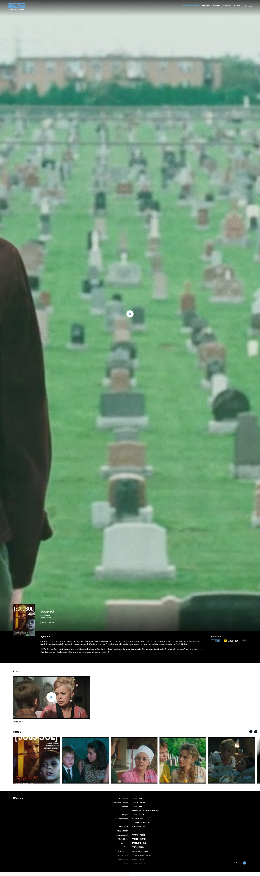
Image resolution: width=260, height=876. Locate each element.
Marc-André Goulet (140, 851)
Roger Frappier (138, 827)
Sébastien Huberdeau (141, 855)
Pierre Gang (45, 615)
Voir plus (239, 863)
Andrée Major (138, 811)
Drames (51, 622)
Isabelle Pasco (138, 867)
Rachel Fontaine (139, 839)
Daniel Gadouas (139, 843)
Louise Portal (138, 871)
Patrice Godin (138, 847)
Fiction (44, 622)
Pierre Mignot (138, 815)
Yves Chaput (137, 819)
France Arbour (138, 835)
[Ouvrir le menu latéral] (250, 6)
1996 (42, 617)
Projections (206, 5)
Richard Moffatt (139, 863)
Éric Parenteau (138, 803)
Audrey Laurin (138, 859)
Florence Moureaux (141, 823)
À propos (237, 5)
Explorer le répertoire (191, 5)
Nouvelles (227, 5)
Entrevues (216, 5)
